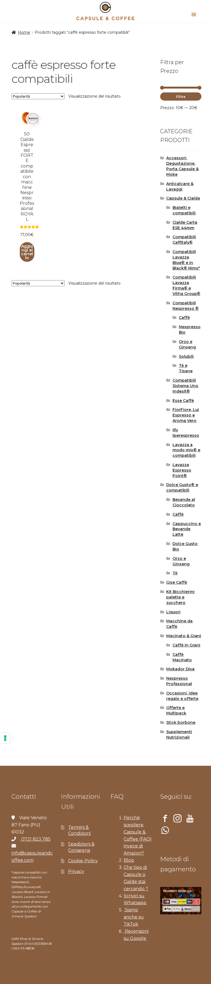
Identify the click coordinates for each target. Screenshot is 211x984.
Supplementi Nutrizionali (179, 734)
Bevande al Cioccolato (184, 502)
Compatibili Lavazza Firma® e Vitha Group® (186, 285)
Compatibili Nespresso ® (186, 305)
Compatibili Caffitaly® (184, 239)
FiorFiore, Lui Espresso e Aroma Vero (186, 415)
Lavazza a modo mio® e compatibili (186, 450)
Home (24, 32)
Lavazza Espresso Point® (182, 470)
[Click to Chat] (165, 831)
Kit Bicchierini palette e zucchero (180, 597)
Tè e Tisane (186, 368)
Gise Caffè (176, 582)
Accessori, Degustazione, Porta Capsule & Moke (182, 166)
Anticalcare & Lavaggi (179, 186)
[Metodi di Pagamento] (180, 900)
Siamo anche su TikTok (134, 917)
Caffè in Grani (186, 645)
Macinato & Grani (183, 635)
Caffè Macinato (182, 657)
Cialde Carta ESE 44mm (185, 225)
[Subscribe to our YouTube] (190, 819)
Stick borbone (180, 722)
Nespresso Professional (179, 681)
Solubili (186, 356)
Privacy (76, 871)
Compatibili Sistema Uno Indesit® (185, 386)
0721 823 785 (35, 839)
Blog (129, 860)
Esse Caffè (183, 400)
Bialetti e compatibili (184, 210)
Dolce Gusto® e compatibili (182, 487)
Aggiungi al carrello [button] (27, 252)
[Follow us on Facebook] (165, 819)
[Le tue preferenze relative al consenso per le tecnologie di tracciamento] (5, 738)
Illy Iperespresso (186, 432)
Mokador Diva (180, 669)
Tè (175, 573)
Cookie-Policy (83, 860)
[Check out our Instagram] (177, 819)
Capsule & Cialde (183, 198)
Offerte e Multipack (176, 710)
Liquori (173, 611)
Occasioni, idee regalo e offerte (182, 696)
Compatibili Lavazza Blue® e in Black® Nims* (186, 259)
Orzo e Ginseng (187, 344)
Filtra (180, 96)
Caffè (184, 317)
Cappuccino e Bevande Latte (187, 529)
